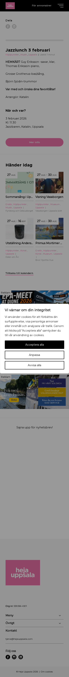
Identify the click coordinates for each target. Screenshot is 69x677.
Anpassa (34, 355)
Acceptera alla (34, 344)
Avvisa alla (34, 365)
